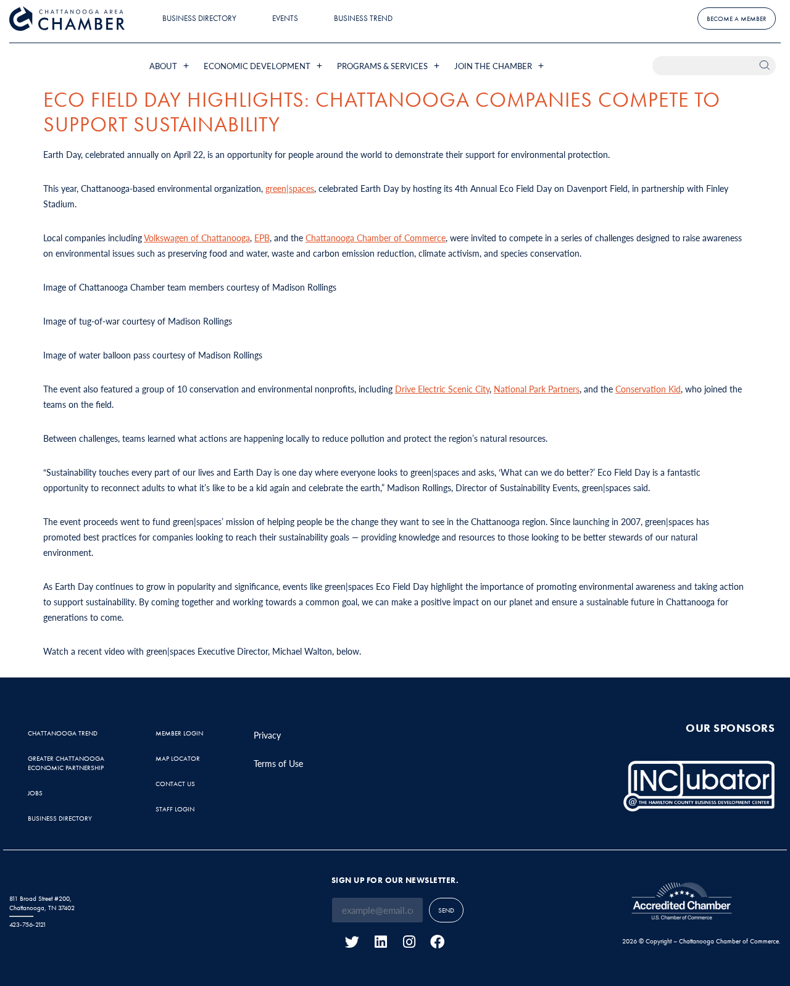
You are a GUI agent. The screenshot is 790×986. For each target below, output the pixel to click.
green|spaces (289, 188)
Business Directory (199, 18)
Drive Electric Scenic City (442, 389)
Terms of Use (278, 763)
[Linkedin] (380, 942)
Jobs (35, 793)
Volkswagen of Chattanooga (197, 237)
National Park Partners (537, 389)
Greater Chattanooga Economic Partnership (66, 763)
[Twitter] (352, 942)
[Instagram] (409, 942)
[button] (170, 66)
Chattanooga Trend (63, 733)
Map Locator (178, 758)
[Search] (766, 65)
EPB (262, 237)
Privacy (267, 735)
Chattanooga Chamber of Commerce (376, 237)
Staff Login (175, 809)
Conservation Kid (648, 389)
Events (285, 18)
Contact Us (175, 783)
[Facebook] (437, 942)
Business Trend (363, 18)
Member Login (179, 733)
